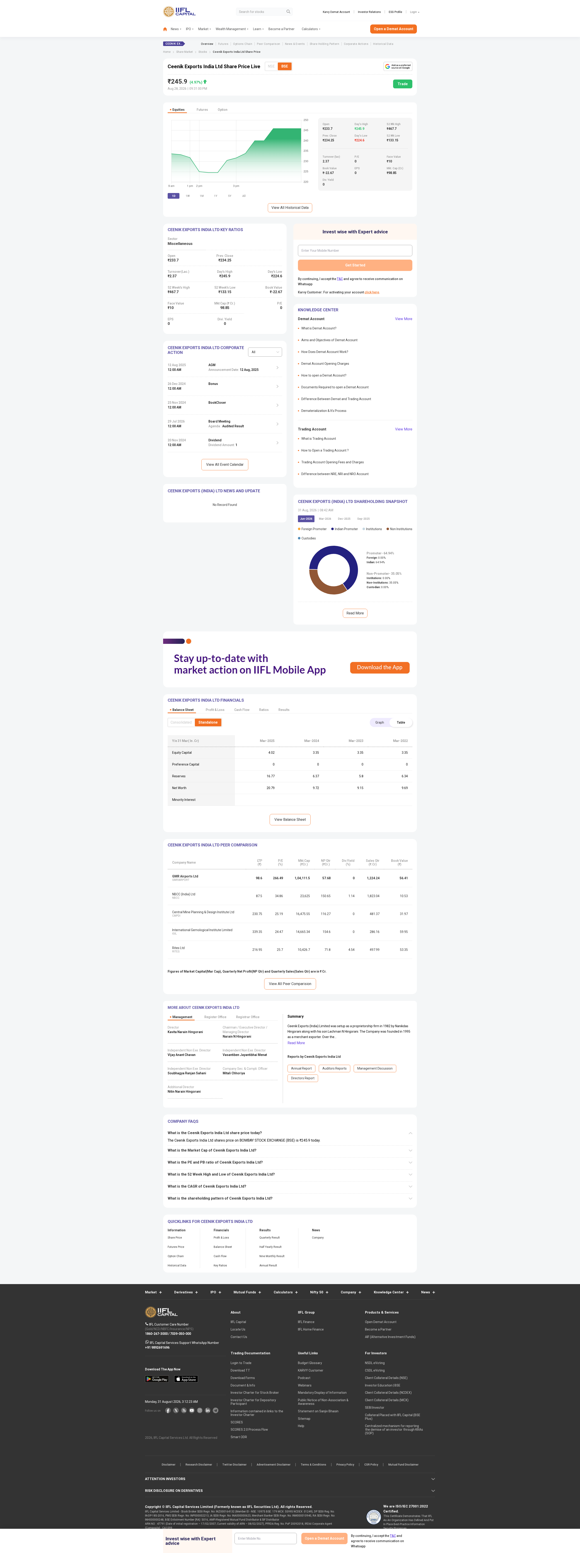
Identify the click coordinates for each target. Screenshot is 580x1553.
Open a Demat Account (258, 792)
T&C (266, 806)
